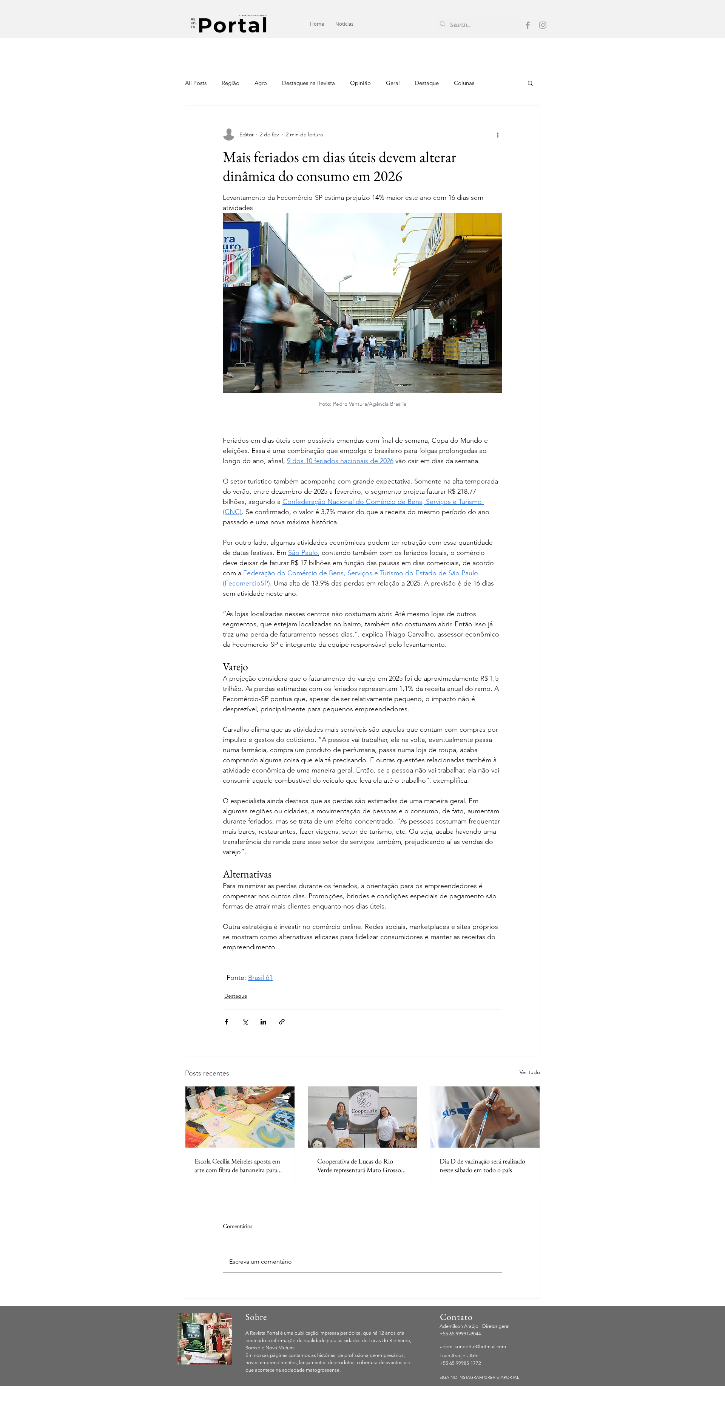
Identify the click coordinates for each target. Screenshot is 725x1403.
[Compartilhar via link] (281, 1021)
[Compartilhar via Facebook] (226, 1021)
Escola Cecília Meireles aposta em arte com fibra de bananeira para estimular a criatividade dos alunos (238, 1165)
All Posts (196, 83)
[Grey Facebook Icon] (527, 25)
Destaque (427, 83)
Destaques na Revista (308, 83)
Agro (261, 83)
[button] (530, 83)
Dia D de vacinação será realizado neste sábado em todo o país (482, 1165)
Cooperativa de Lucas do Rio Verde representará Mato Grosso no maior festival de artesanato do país (361, 1165)
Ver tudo (530, 1072)
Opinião (360, 83)
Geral (393, 83)
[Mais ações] (497, 134)
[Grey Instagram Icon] (543, 25)
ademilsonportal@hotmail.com (473, 1346)
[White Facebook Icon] (519, 1398)
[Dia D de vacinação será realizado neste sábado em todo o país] (485, 1117)
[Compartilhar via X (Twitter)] (244, 1021)
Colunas (464, 83)
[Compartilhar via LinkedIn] (263, 1021)
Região (230, 83)
